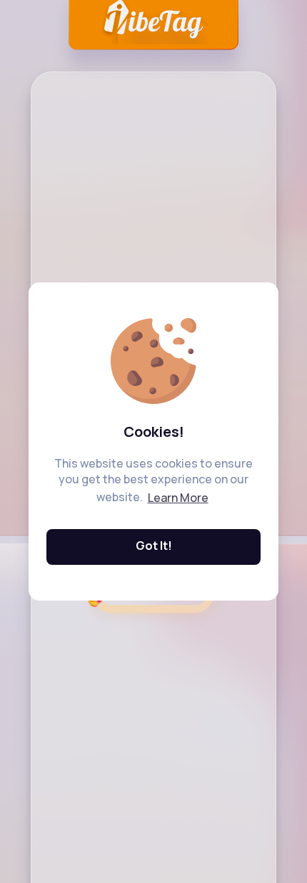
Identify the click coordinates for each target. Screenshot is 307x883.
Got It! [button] (154, 545)
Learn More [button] (178, 497)
